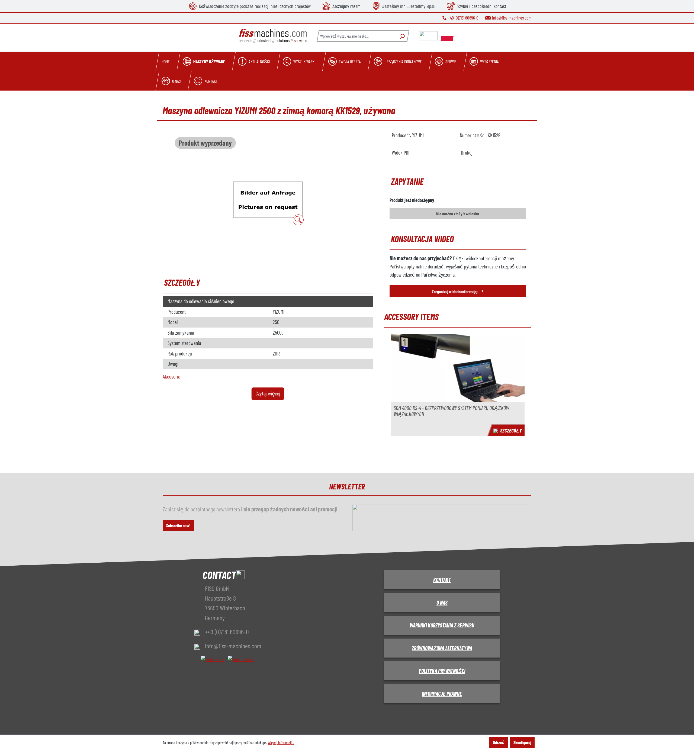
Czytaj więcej (268, 393)
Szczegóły (511, 430)
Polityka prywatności (442, 671)
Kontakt (442, 579)
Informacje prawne (442, 693)
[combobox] (356, 36)
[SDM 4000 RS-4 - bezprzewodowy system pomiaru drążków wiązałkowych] (458, 368)
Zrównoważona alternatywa (442, 648)
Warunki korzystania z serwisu (442, 625)
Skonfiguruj (522, 742)
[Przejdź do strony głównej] (273, 36)
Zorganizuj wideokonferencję (457, 290)
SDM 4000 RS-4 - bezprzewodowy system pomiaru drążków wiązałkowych (451, 411)
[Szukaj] (401, 36)
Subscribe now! (178, 525)
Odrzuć (498, 742)
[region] (268, 199)
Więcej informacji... (281, 742)
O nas (442, 602)
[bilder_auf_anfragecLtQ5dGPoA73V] (267, 199)
